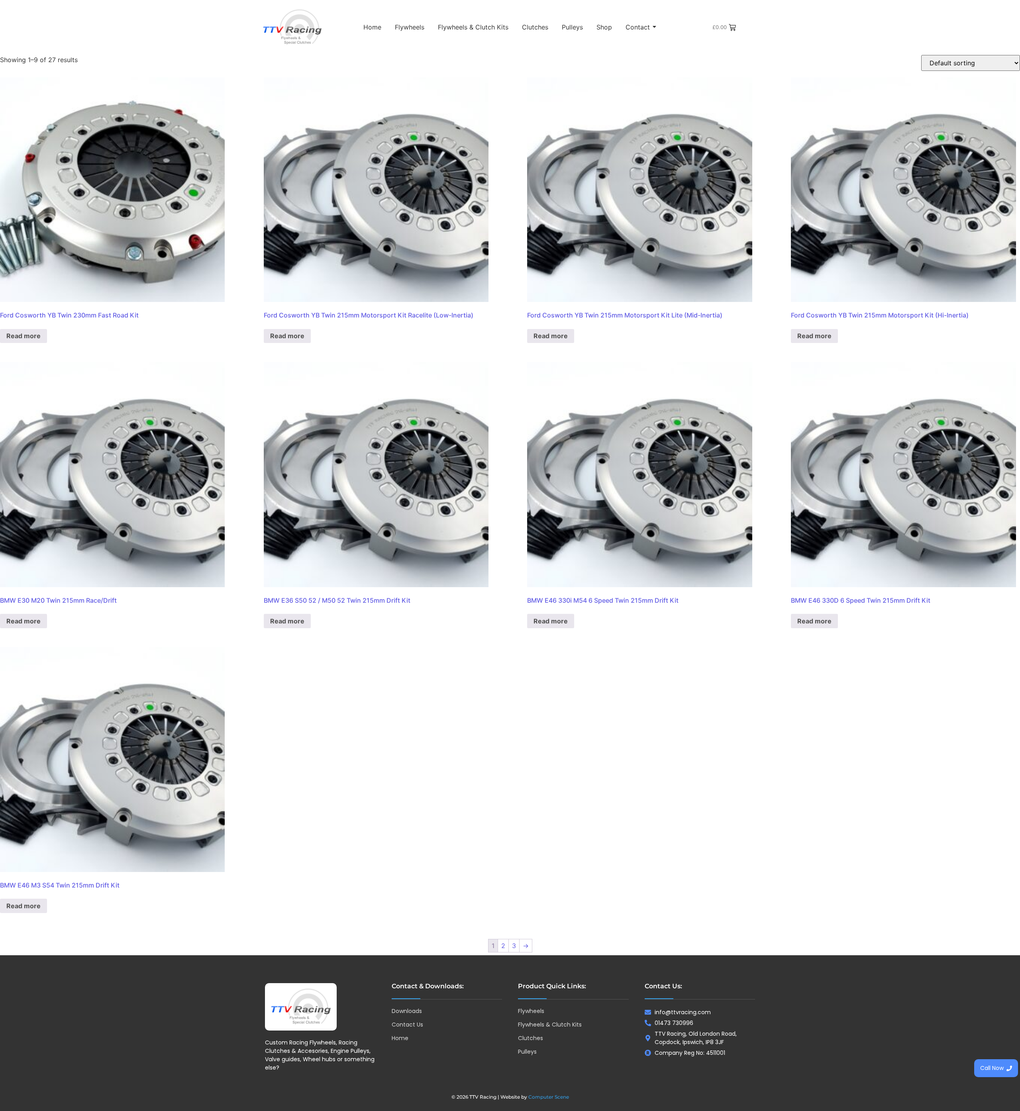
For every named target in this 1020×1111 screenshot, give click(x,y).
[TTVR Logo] (301, 1007)
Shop (604, 27)
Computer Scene (548, 1097)
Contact (638, 27)
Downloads (407, 1011)
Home (372, 27)
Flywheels (409, 27)
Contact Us (407, 1025)
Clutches (535, 27)
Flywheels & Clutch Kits (473, 27)
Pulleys (572, 27)
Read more (23, 336)
